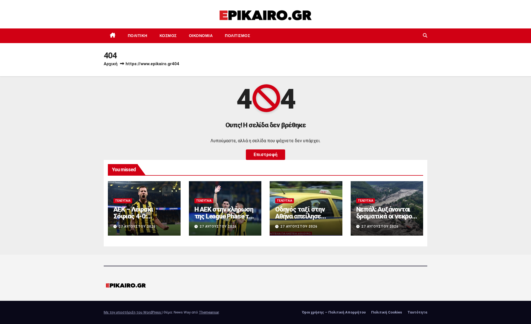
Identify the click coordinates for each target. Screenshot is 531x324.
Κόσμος (168, 35)
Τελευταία (123, 200)
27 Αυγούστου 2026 (137, 226)
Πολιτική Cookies (386, 312)
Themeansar (209, 312)
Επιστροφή (265, 154)
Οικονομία (201, 35)
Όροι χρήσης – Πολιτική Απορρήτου (334, 312)
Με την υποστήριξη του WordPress (133, 312)
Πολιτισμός (237, 35)
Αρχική (111, 63)
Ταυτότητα (417, 312)
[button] (425, 35)
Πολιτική (137, 35)
